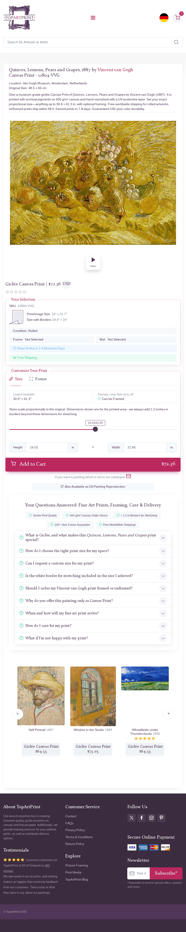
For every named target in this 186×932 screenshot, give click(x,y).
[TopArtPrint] (19, 18)
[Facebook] (141, 818)
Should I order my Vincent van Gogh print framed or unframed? (78, 588)
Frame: (28, 339)
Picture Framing (76, 865)
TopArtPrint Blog (76, 879)
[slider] (95, 429)
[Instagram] (151, 818)
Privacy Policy (75, 830)
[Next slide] (168, 714)
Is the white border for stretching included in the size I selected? (79, 576)
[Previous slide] (17, 714)
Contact (70, 816)
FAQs (69, 823)
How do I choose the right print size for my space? (67, 551)
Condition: (25, 331)
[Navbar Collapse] (93, 17)
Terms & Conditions (79, 837)
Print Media (73, 872)
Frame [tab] (41, 379)
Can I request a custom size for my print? (59, 563)
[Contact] (128, 477)
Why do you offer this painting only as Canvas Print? (69, 601)
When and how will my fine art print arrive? (62, 613)
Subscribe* (166, 873)
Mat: (113, 339)
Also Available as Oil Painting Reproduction (95, 487)
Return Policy (74, 844)
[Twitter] (131, 818)
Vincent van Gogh (115, 70)
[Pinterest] (161, 818)
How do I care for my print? (48, 626)
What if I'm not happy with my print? (56, 638)
